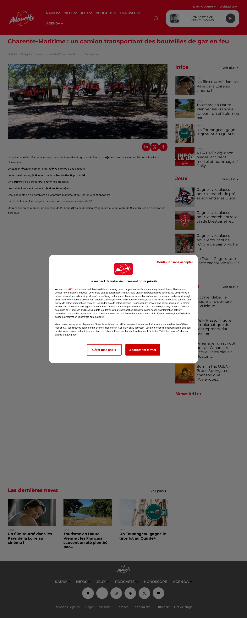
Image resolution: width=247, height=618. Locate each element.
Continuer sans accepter (175, 262)
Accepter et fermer (142, 349)
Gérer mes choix (104, 349)
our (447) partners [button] (73, 289)
